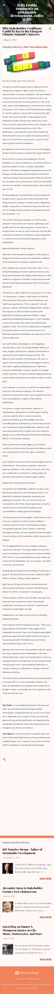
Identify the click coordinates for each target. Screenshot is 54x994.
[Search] (50, 6)
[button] (50, 29)
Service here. (41, 47)
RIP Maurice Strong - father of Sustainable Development (22, 851)
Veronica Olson (33, 979)
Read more (46, 878)
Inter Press (29, 47)
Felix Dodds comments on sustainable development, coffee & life (27, 12)
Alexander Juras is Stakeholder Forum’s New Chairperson (22, 889)
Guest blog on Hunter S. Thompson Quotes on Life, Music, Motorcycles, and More (22, 930)
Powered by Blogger (29, 972)
